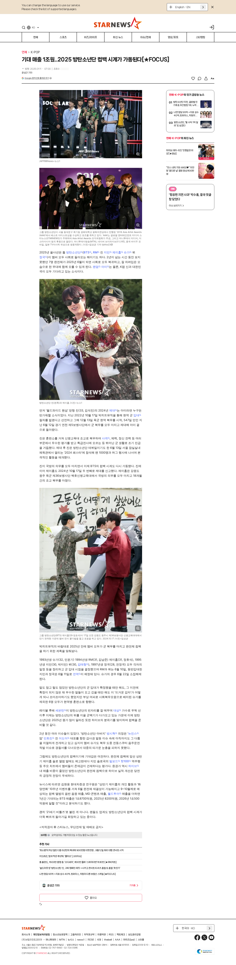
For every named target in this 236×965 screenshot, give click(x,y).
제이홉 (116, 252)
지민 (107, 252)
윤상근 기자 (27, 72)
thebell (108, 939)
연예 (24, 52)
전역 (76, 674)
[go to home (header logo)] (118, 23)
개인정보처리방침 (41, 934)
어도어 (63, 738)
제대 (112, 410)
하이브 (132, 766)
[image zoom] (138, 154)
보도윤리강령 (134, 934)
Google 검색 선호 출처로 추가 (37, 78)
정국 (42, 257)
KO (33, 27)
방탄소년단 (73, 252)
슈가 (127, 252)
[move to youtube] (211, 937)
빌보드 (113, 761)
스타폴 (141, 939)
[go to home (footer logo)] (34, 927)
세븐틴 (59, 710)
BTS (86, 252)
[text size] (212, 78)
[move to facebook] (197, 937)
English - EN (182, 7)
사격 (105, 438)
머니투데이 (51, 939)
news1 (80, 939)
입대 (136, 415)
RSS (111, 934)
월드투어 (113, 793)
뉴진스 (132, 733)
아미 (104, 266)
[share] (206, 78)
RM (95, 252)
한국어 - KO (188, 928)
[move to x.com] (204, 937)
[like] (193, 78)
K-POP (35, 52)
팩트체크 (121, 934)
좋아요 (93, 897)
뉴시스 (71, 939)
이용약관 (101, 934)
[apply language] (203, 7)
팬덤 (96, 266)
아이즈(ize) (129, 939)
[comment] (199, 78)
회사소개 (26, 934)
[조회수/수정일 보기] (36, 68)
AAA (117, 939)
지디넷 (90, 939)
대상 (116, 710)
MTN (62, 939)
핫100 (125, 761)
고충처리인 (75, 934)
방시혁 (111, 733)
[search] (24, 27)
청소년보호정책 (60, 934)
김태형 (82, 664)
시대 (99, 939)
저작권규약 (89, 934)
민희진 (48, 738)
